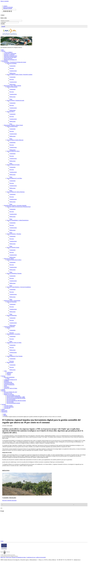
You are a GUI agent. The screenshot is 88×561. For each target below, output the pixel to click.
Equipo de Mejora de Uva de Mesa (14, 178)
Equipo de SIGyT (11, 111)
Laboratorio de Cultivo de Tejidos (14, 342)
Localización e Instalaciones (10, 53)
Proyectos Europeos (11, 399)
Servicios (3, 376)
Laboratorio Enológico (9, 383)
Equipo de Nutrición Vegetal (13, 247)
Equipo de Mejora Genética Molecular (15, 140)
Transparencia (4, 411)
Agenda (3, 409)
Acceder (2, 23)
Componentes (12, 65)
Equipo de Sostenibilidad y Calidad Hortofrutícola (17, 220)
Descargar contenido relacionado (9, 500)
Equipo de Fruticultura (11, 301)
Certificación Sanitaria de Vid (10, 379)
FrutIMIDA (6, 380)
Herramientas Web (8, 382)
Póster (10, 99)
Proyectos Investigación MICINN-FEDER (16, 398)
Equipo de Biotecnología (12, 126)
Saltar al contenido (5, 1)
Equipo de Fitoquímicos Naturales (14, 273)
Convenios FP (7, 408)
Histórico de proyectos (9, 394)
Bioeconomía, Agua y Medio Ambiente (12, 85)
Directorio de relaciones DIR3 (10, 56)
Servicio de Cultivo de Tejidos (10, 388)
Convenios (3, 404)
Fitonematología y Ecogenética (13, 334)
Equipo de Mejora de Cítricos (13, 151)
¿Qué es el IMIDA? (8, 52)
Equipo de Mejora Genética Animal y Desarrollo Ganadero (19, 74)
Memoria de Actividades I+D (10, 59)
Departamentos (4, 60)
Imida (4, 414)
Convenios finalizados (9, 406)
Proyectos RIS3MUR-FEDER (13, 403)
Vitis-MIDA (6, 387)
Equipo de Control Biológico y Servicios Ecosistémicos (19, 287)
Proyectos (11, 68)
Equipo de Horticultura (12, 315)
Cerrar (2, 541)
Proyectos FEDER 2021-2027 (10, 392)
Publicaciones (12, 73)
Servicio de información (9, 384)
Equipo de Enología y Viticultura (14, 233)
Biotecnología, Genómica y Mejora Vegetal (13, 125)
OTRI (5, 371)
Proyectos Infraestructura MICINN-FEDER (16, 400)
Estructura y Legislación (9, 54)
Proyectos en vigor (8, 393)
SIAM (5, 385)
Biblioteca (9, 373)
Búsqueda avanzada (7, 8)
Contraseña (3, 22)
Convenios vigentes (8, 405)
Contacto (9, 374)
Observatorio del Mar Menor (10, 57)
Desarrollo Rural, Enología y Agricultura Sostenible (15, 205)
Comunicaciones (13, 70)
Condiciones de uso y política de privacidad (36, 557)
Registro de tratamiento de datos (19, 557)
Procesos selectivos (8, 58)
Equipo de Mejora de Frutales (13, 164)
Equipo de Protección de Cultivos (14, 259)
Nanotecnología (10, 362)
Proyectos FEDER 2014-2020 (13, 395)
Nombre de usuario (5, 20)
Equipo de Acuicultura (11, 63)
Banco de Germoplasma (9, 377)
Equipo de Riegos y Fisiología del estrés (15, 100)
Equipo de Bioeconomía (12, 86)
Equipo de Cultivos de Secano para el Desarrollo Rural (19, 206)
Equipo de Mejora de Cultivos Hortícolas (16, 191)
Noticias (5, 415)
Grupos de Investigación (9, 326)
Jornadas (3, 389)
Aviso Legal (8, 557)
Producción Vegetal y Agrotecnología (12, 300)
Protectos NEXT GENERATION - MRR (16, 397)
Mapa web (3, 557)
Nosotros (3, 51)
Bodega (8, 327)
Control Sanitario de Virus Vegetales (14, 356)
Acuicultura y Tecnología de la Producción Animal (15, 62)
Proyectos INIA (10, 401)
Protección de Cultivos (9, 258)
